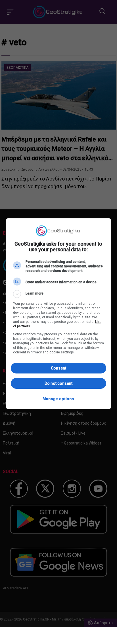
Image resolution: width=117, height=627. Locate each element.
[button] (58, 294)
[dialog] (58, 313)
